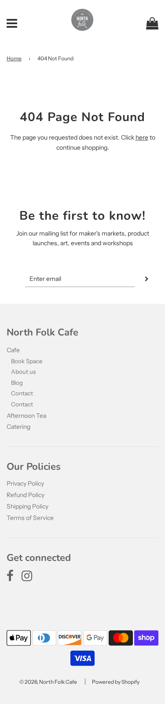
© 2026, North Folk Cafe (48, 681)
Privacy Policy (25, 483)
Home (14, 58)
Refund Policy (25, 495)
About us (23, 371)
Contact (22, 393)
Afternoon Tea (26, 416)
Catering (18, 427)
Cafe (13, 350)
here (142, 137)
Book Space (27, 361)
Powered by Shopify (115, 681)
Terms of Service (30, 518)
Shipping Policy (27, 506)
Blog (17, 382)
